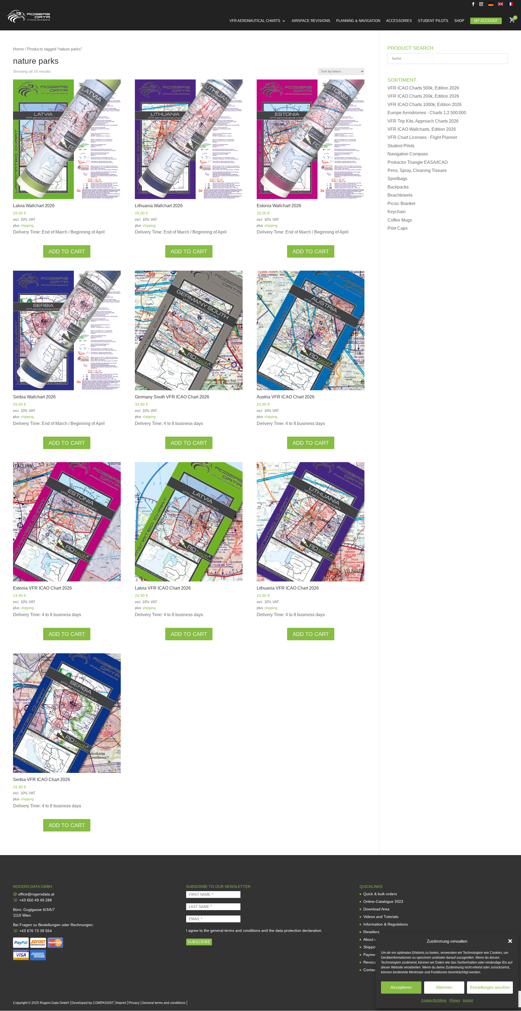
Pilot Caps (397, 228)
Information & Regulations (385, 924)
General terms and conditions (163, 1003)
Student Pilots (433, 21)
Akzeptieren (401, 987)
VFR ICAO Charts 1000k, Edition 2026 (424, 104)
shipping (27, 225)
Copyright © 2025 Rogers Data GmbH (41, 1003)
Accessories (399, 21)
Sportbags (397, 178)
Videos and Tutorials (380, 916)
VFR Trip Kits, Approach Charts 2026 (423, 121)
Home (18, 49)
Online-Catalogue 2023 (383, 901)
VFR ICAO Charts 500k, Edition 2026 (423, 88)
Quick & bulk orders (380, 894)
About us (371, 939)
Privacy (454, 1000)
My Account (486, 21)
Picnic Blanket (401, 203)
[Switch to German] (490, 5)
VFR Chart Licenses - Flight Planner (422, 137)
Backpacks (398, 187)
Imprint (468, 1000)
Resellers (371, 932)
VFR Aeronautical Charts (255, 21)
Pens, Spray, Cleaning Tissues (417, 170)
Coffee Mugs (399, 220)
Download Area (376, 909)
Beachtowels (399, 195)
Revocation (373, 962)
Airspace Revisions (311, 21)
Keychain (396, 211)
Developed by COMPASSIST (92, 1003)
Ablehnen (444, 987)
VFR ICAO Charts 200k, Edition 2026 (423, 96)
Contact (370, 970)
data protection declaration (298, 930)
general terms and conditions (235, 930)
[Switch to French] (510, 5)
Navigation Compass (407, 154)
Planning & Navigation (358, 21)
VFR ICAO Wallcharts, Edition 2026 (421, 129)
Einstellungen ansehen (490, 987)
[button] (510, 941)
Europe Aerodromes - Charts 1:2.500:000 (426, 112)
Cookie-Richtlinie (434, 1000)
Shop (459, 21)
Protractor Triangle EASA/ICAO (417, 162)
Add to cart (67, 251)
